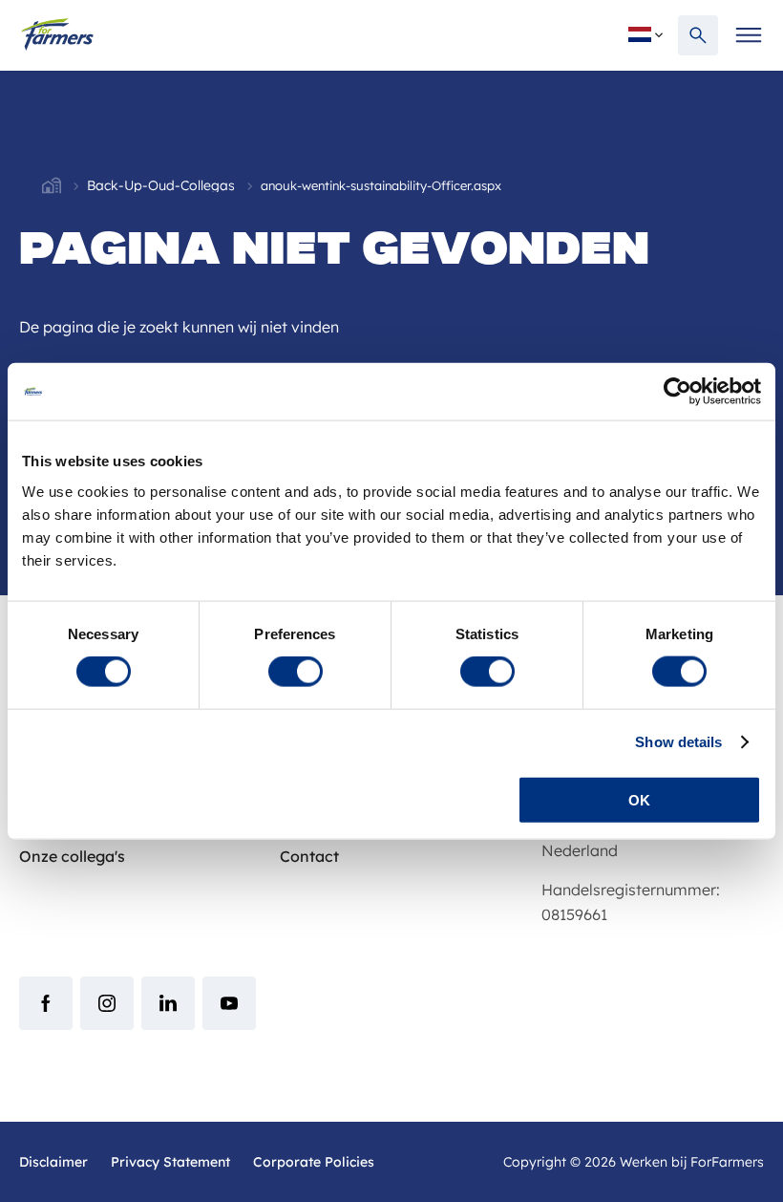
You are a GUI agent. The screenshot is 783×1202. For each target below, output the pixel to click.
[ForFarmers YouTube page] (229, 1003)
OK (639, 799)
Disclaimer (53, 1161)
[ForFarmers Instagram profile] (107, 1003)
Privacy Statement (170, 1161)
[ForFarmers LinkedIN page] (168, 1003)
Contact (309, 856)
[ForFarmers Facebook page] (46, 1003)
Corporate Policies (313, 1161)
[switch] (295, 671)
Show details (678, 742)
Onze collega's (72, 856)
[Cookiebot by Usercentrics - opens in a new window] (677, 391)
